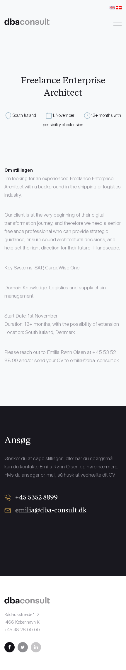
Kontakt (51, 6)
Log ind (62, 27)
